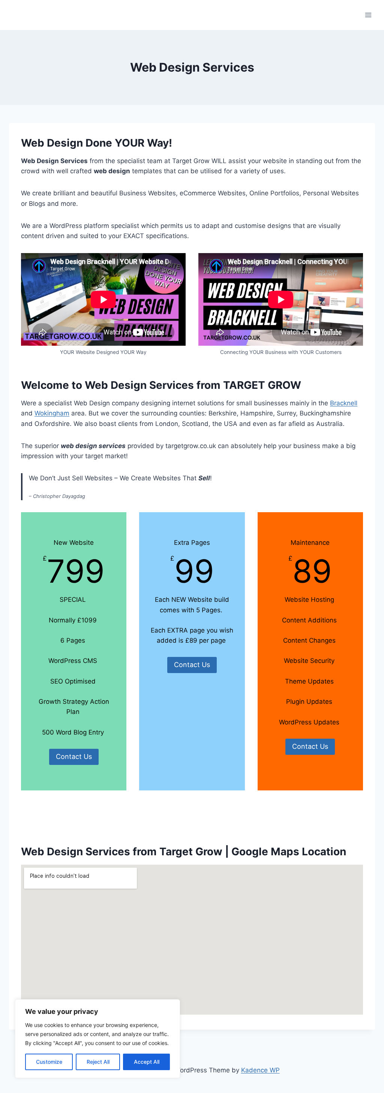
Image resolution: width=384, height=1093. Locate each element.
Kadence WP (260, 1070)
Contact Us (74, 756)
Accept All (146, 1062)
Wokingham (51, 413)
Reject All (98, 1062)
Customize (49, 1062)
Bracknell (343, 403)
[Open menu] (368, 15)
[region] (97, 1038)
